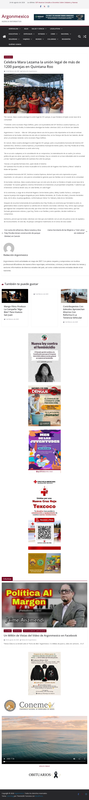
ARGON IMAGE (44, 766)
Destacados (8, 57)
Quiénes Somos (15, 44)
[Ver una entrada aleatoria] (84, 36)
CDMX (53, 34)
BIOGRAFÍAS (66, 39)
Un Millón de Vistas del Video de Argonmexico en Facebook (40, 635)
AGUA (26, 29)
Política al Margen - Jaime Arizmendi (35, 631)
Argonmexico (15, 16)
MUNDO (39, 39)
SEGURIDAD (13, 39)
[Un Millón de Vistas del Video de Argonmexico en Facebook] (44, 605)
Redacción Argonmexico (29, 71)
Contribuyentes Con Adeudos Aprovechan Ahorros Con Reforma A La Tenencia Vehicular (74, 312)
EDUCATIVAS (13, 34)
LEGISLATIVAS (55, 29)
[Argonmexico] (4, 36)
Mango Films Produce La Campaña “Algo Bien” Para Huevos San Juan (15, 310)
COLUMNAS (51, 39)
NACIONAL (65, 34)
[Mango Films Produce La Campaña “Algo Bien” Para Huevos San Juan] (15, 290)
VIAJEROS (26, 39)
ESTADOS (41, 34)
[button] (19, 28)
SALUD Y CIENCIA (38, 29)
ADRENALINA (13, 29)
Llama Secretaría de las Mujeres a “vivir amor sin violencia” (66, 231)
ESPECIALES (28, 34)
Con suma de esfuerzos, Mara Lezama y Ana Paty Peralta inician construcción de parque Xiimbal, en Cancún (22, 233)
